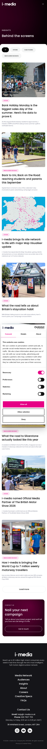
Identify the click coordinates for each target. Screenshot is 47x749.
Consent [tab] (8, 334)
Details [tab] (23, 334)
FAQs (23, 700)
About (23, 688)
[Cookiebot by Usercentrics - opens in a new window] (34, 327)
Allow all (23, 404)
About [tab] (38, 334)
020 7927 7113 (27, 717)
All (5, 50)
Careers (23, 692)
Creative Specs (23, 696)
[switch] (41, 380)
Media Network (23, 675)
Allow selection (23, 412)
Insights (23, 684)
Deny (23, 419)
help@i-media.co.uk (26, 714)
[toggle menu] (43, 4)
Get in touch (23, 629)
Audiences (24, 679)
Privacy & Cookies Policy (23, 743)
